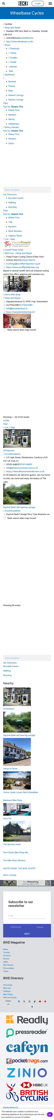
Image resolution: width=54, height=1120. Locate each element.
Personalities (8, 968)
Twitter (12, 53)
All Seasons (8, 450)
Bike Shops (8, 994)
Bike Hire (9, 253)
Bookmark (9, 74)
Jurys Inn (7, 818)
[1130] (27, 1073)
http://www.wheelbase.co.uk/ (19, 41)
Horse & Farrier (10, 768)
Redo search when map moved (21, 330)
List (6, 239)
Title (10, 222)
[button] (3, 3)
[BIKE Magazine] (23, 3)
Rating (11, 119)
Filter (5, 103)
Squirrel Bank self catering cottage (19, 507)
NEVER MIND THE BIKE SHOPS (19, 868)
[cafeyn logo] (27, 1048)
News (5, 949)
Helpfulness (13, 124)
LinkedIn (12, 66)
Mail (10, 71)
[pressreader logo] (27, 1033)
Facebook (14, 48)
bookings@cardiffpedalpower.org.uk (23, 263)
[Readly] (27, 1020)
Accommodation (12, 454)
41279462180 (26, 305)
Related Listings (16, 95)
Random (12, 115)
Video (5, 971)
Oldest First (13, 110)
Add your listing (9, 997)
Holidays (7, 991)
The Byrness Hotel (12, 844)
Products (7, 956)
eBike (5, 962)
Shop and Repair (12, 27)
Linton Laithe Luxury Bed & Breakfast (20, 792)
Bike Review (8, 965)
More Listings (9, 875)
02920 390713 (28, 260)
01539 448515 (25, 464)
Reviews (12, 81)
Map (10, 90)
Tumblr (12, 62)
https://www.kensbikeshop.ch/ (20, 312)
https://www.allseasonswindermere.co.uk (25, 471)
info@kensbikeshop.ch (16, 308)
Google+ (13, 57)
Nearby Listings (15, 99)
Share (7, 45)
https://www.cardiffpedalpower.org (22, 267)
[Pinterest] (45, 1001)
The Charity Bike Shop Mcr (15, 852)
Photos (11, 86)
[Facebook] (19, 1001)
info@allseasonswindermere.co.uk (22, 468)
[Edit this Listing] (3, 78)
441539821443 (26, 38)
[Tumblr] (32, 1007)
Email (10, 916)
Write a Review (11, 127)
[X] (24, 1001)
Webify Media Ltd (10, 1107)
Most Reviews (15, 231)
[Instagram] (29, 1001)
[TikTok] (34, 1001)
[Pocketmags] (27, 1061)
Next (27, 934)
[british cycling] (27, 1092)
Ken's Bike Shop (12, 294)
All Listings (7, 985)
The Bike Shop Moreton (14, 860)
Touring (6, 952)
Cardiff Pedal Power (14, 250)
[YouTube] (40, 1001)
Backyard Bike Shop (12, 800)
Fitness (6, 959)
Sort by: (13, 106)
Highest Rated (15, 235)
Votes (11, 143)
